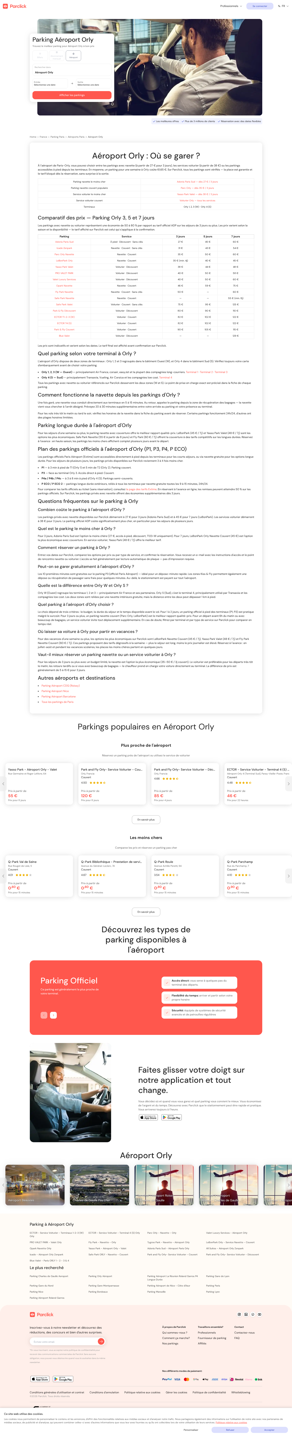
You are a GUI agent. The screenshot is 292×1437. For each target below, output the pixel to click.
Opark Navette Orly (40, 1248)
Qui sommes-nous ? (174, 1332)
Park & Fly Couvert (64, 329)
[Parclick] (15, 6)
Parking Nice (36, 1291)
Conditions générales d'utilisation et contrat (57, 1392)
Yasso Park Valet (64, 266)
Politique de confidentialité (209, 1392)
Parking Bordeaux (98, 1291)
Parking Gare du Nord (41, 1285)
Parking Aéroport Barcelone (59, 696)
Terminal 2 (206, 372)
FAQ (237, 1338)
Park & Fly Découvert (64, 310)
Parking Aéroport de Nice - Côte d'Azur (168, 1285)
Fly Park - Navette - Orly (102, 1242)
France (43, 136)
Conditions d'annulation (104, 1392)
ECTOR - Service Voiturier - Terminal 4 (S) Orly (114, 1232)
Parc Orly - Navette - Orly (161, 1232)
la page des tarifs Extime (141, 489)
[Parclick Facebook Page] (253, 1314)
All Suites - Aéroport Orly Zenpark (225, 1248)
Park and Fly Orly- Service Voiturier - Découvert (232, 1254)
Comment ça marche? (176, 1338)
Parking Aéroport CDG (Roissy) (61, 685)
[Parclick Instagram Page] (239, 1314)
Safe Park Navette (64, 298)
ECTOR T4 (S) (64, 323)
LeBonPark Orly (64, 260)
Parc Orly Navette (64, 254)
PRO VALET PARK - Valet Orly (46, 1242)
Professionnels (207, 1332)
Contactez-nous (244, 1332)
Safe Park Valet (64, 304)
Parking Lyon (213, 1291)
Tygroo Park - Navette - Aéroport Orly (168, 1242)
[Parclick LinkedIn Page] (246, 1314)
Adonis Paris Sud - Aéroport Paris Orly (168, 1248)
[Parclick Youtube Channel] (259, 1314)
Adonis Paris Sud (64, 241)
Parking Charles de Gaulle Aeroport (49, 1276)
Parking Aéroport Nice (55, 691)
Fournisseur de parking (212, 1338)
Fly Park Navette (64, 291)
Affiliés (202, 1343)
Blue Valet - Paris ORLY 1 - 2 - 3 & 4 (49, 1260)
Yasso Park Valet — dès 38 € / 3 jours (197, 194)
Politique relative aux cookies (142, 1392)
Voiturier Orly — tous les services (197, 200)
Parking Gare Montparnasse (104, 1285)
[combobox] (75, 72)
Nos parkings (170, 1343)
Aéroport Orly (95, 136)
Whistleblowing (240, 1392)
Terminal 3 (221, 372)
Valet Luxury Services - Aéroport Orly (226, 1232)
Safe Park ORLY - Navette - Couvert (108, 1254)
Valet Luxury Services (64, 279)
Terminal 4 (165, 377)
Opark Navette (64, 285)
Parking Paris (57, 136)
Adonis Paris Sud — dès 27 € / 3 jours (197, 181)
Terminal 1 (192, 372)
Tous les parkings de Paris (58, 702)
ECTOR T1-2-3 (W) (64, 316)
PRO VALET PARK (64, 273)
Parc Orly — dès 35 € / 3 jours (197, 187)
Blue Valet (64, 335)
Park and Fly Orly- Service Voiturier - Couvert (172, 1254)
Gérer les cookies (176, 1392)
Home (33, 136)
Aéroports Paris (76, 136)
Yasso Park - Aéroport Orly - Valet (107, 1248)
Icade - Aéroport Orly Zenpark (46, 1254)
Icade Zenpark (64, 248)
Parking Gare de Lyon (217, 1276)
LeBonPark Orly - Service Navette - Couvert (230, 1242)
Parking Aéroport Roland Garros (47, 1297)
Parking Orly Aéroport (100, 1276)
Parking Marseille (156, 1291)
